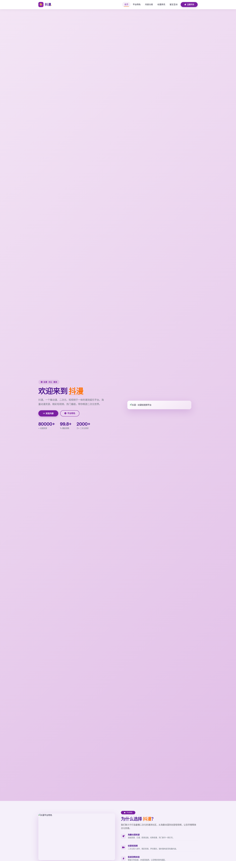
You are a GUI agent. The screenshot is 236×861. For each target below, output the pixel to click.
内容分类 (149, 4)
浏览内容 (50, 413)
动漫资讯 (161, 4)
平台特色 (137, 4)
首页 (126, 4)
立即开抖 (190, 4)
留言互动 (173, 4)
